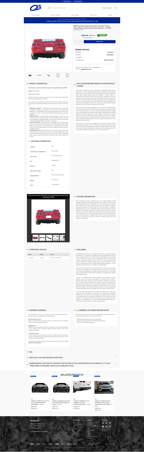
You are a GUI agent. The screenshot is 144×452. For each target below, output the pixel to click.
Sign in (104, 8)
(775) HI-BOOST (78, 1)
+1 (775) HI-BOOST (79, 447)
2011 (54, 257)
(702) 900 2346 (67, 1)
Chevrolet (30, 257)
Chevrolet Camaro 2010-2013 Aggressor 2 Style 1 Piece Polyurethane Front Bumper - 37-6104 (104, 403)
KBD (75, 26)
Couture (89, 435)
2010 (51, 257)
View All (89, 438)
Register (110, 8)
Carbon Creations (91, 425)
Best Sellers (93, 15)
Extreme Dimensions (92, 436)
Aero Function (90, 430)
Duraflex (89, 422)
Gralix (88, 433)
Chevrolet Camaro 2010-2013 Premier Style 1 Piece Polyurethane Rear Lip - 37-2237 (82, 402)
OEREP (89, 431)
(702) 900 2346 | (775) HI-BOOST (40, 431)
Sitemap (75, 428)
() (116, 8)
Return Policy (76, 422)
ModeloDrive (90, 424)
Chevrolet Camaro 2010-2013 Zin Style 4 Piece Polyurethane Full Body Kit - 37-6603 (61, 402)
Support (110, 15)
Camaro (42, 257)
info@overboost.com (51, 447)
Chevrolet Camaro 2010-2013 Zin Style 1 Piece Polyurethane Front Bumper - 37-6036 (40, 402)
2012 (57, 257)
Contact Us (75, 425)
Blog (74, 427)
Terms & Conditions (77, 424)
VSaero (89, 427)
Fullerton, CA (96, 67)
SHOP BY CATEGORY (55, 15)
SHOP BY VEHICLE (36, 15)
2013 (60, 257)
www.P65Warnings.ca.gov (88, 322)
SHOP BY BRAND (75, 15)
